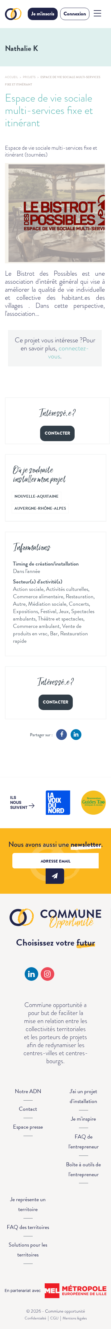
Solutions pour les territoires (28, 1249)
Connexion (75, 14)
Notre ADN (28, 1091)
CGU (54, 1318)
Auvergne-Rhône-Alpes (40, 508)
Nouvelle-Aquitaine (36, 496)
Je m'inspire (83, 1118)
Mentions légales (75, 1318)
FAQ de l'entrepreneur (83, 1141)
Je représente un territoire (28, 1204)
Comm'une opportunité (14, 14)
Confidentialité (35, 1318)
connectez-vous (68, 352)
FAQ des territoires (28, 1227)
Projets (29, 77)
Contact (28, 1109)
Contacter (57, 433)
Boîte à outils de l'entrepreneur (83, 1169)
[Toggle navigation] (97, 13)
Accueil (11, 77)
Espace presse (28, 1126)
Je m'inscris (42, 14)
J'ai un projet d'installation (83, 1096)
